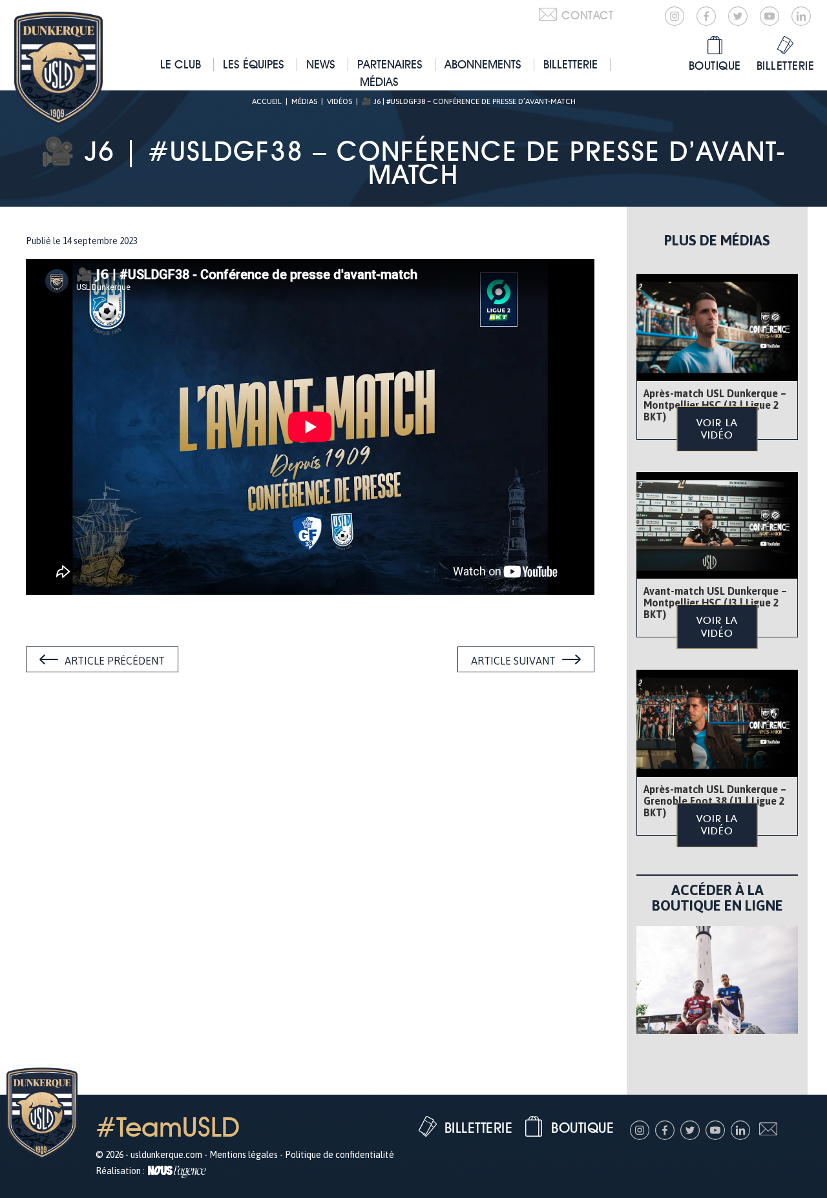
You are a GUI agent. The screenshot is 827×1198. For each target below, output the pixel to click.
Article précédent (115, 660)
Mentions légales (243, 1155)
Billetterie (570, 64)
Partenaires (390, 64)
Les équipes (253, 64)
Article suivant (513, 660)
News (320, 64)
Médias (379, 81)
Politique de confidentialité (339, 1155)
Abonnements (483, 64)
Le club (180, 64)
